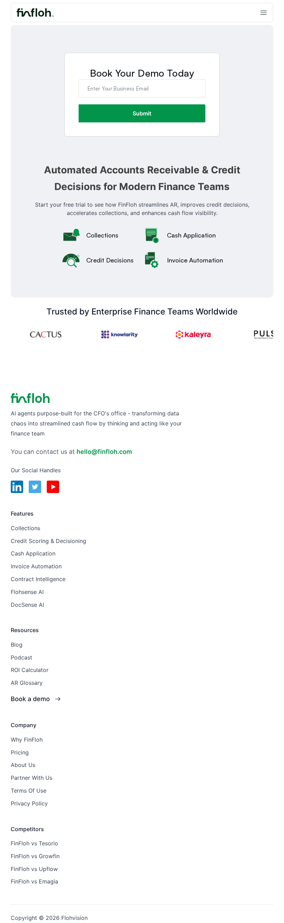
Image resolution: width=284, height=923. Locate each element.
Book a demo (30, 698)
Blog (17, 644)
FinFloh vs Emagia (34, 881)
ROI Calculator (29, 669)
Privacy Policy (29, 803)
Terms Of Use (28, 790)
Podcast (21, 657)
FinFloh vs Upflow (34, 868)
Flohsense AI (27, 591)
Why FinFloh (27, 739)
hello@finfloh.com (104, 451)
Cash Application (33, 553)
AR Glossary (27, 682)
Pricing (20, 752)
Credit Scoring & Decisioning (48, 540)
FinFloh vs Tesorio (34, 843)
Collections (25, 528)
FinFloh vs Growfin (35, 856)
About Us (23, 764)
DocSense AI (27, 604)
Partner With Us (31, 777)
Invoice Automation (36, 566)
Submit (142, 113)
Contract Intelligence (38, 579)
